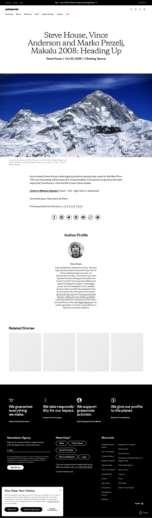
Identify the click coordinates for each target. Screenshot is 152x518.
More (21, 3)
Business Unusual (108, 460)
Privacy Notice (123, 453)
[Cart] (144, 9)
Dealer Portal (123, 449)
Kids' (37, 14)
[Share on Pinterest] (61, 217)
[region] (32, 501)
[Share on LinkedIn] (76, 217)
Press (120, 478)
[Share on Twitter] (69, 217)
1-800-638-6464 (85, 467)
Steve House (54, 58)
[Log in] (140, 9)
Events (104, 478)
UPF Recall (122, 483)
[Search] (131, 9)
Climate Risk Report (125, 465)
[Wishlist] (135, 9)
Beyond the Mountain (65, 294)
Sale (68, 14)
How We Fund (107, 474)
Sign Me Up (15, 467)
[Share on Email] (83, 217)
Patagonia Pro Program (127, 444)
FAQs (61, 443)
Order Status (77, 443)
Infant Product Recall (126, 487)
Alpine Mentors (85, 302)
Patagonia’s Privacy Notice (26, 462)
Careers (121, 474)
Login (84, 457)
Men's (18, 14)
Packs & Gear (48, 14)
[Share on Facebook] (54, 217)
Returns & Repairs (67, 457)
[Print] (97, 217)
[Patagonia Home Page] (12, 9)
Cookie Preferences (64, 471)
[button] (143, 513)
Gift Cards (106, 483)
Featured (9, 14)
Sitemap (105, 499)
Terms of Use (123, 469)
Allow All (12, 509)
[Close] (60, 490)
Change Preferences (52, 509)
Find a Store (142, 3)
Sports (60, 14)
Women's (28, 14)
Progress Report (108, 456)
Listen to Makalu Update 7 (45, 190)
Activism (8, 3)
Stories (15, 3)
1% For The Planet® (108, 469)
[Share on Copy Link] (90, 217)
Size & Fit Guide (66, 450)
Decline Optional (31, 509)
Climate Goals (107, 465)
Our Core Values (108, 451)
